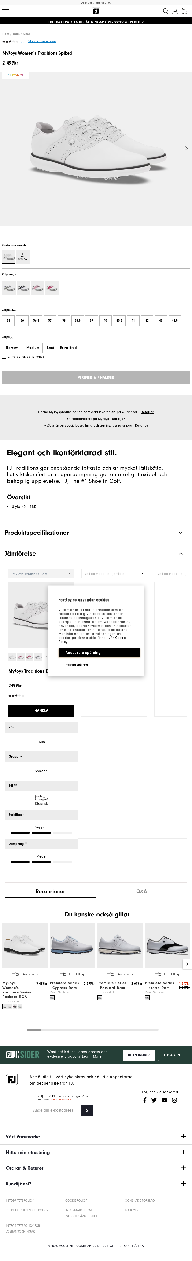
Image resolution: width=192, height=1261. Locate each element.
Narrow (12, 348)
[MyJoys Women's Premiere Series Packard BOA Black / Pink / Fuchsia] (15, 1006)
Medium (32, 348)
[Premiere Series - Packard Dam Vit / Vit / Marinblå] (99, 997)
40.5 (119, 320)
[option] (96, 153)
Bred (50, 348)
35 (8, 320)
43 (160, 320)
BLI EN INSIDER (139, 1055)
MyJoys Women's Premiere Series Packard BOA (17, 990)
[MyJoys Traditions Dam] (96, 153)
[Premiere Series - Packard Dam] (120, 967)
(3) (23, 41)
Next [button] (186, 148)
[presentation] (141, 890)
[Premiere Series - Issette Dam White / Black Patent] (147, 997)
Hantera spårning (77, 664)
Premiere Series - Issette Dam (159, 985)
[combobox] (114, 573)
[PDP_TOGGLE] (176, 553)
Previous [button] (5, 148)
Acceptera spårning (83, 652)
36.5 (36, 320)
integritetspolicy (60, 1099)
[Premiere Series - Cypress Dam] (72, 967)
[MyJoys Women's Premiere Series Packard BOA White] (4, 1006)
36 (22, 320)
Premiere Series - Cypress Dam (64, 985)
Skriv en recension (42, 41)
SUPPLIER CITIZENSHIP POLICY (27, 1210)
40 (105, 320)
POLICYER (131, 1210)
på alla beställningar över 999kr (86, 21)
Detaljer (147, 412)
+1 (46, 657)
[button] (5, 11)
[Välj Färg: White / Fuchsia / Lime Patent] (52, 288)
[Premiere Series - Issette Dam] (167, 967)
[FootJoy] (96, 11)
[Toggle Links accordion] (96, 1136)
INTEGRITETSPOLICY (19, 1201)
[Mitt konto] (175, 11)
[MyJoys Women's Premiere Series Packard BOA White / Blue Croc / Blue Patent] (20, 1006)
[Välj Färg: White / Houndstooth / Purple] (9, 288)
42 (147, 320)
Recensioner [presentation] (50, 891)
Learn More (92, 1056)
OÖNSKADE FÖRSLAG (140, 1201)
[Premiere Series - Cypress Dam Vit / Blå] (52, 997)
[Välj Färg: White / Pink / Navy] (37, 288)
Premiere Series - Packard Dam (112, 985)
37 (50, 320)
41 (133, 320)
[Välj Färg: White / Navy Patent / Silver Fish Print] (23, 288)
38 (64, 320)
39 (91, 320)
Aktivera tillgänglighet (96, 2)
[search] (165, 11)
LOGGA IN (172, 1055)
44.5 (175, 320)
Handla (41, 711)
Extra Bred (68, 348)
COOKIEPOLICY (76, 1201)
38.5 (78, 320)
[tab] (184, 11)
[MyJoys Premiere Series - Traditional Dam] (25, 967)
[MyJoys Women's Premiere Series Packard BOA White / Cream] (9, 1006)
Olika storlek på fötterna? (26, 356)
